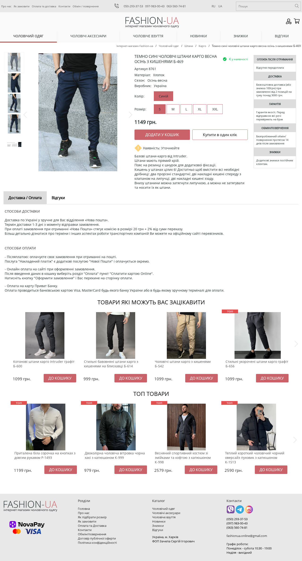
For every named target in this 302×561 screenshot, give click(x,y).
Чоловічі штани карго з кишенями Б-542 (183, 363)
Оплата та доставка (44, 6)
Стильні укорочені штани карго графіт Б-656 (257, 363)
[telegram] (240, 511)
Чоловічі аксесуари (88, 36)
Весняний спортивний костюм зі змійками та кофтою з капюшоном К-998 (183, 457)
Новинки (198, 36)
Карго (202, 46)
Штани (189, 46)
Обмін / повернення (86, 6)
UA (220, 6)
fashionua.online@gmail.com (246, 536)
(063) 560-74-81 (236, 527)
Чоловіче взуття (148, 36)
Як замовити (21, 6)
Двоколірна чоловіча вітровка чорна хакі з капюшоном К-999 (115, 455)
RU (213, 6)
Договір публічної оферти (97, 538)
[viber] (230, 511)
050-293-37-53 (133, 6)
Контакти (64, 6)
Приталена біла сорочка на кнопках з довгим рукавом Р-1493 (45, 455)
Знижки (241, 36)
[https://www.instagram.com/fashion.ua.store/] (249, 511)
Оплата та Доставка (92, 525)
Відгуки (282, 36)
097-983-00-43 (154, 6)
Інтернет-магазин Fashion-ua (135, 46)
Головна (84, 509)
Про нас (6, 6)
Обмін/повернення (92, 534)
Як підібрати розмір (92, 517)
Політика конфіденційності (97, 542)
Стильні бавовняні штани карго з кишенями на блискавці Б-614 (111, 363)
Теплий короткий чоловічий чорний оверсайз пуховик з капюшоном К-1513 (254, 457)
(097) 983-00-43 (236, 523)
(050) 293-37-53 (236, 519)
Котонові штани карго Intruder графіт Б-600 (44, 363)
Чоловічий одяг (28, 36)
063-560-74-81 (176, 6)
